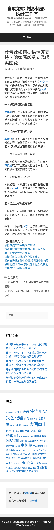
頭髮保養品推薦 (29, 467)
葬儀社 (44, 81)
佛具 (26, 418)
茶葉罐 (33, 500)
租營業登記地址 (28, 454)
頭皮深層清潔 (14, 467)
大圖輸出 (38, 424)
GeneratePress (30, 525)
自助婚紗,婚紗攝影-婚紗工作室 (27, 11)
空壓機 (28, 493)
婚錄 (17, 431)
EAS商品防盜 (11, 412)
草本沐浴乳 (26, 458)
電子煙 (27, 462)
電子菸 (37, 463)
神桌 (25, 450)
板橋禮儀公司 (27, 436)
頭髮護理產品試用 (20, 471)
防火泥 (18, 464)
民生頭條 (14, 440)
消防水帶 (23, 441)
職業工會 (16, 458)
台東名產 (25, 425)
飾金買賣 (33, 471)
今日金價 (22, 412)
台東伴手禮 (15, 425)
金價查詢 (10, 463)
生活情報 (13, 277)
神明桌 (19, 450)
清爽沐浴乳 (33, 440)
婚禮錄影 (10, 431)
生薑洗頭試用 (39, 446)
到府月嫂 (34, 418)
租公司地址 (32, 450)
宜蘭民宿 (24, 430)
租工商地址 (15, 454)
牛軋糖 (26, 445)
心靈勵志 (33, 431)
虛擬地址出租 (39, 457)
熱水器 (17, 446)
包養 (40, 418)
